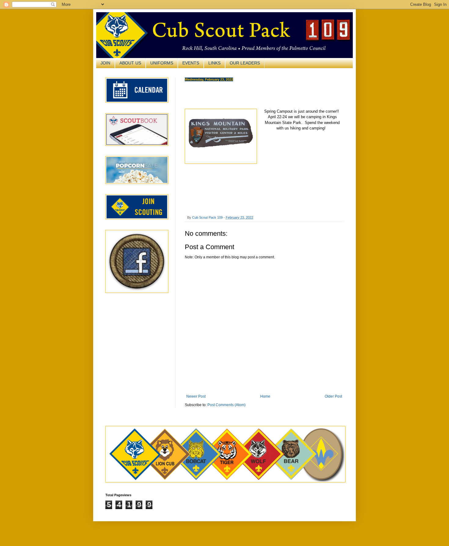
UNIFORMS (161, 62)
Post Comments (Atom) (226, 405)
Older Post (333, 396)
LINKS (214, 62)
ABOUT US (130, 62)
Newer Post (196, 396)
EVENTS (190, 62)
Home (265, 396)
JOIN (105, 62)
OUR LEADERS (245, 62)
